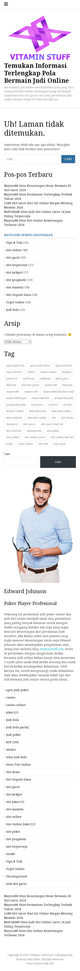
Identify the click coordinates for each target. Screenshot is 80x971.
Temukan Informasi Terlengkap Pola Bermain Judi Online (36, 73)
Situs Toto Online (18, 764)
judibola (45, 378)
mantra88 (51, 385)
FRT (51, 963)
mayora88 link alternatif (58, 391)
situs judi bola (37, 411)
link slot (11, 385)
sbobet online (15, 411)
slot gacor (13, 257)
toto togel (59, 443)
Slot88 (10, 854)
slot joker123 (15, 802)
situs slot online (36, 417)
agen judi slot (63, 365)
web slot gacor (16, 883)
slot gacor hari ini (52, 424)
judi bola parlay (17, 727)
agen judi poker (17, 690)
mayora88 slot (40, 398)
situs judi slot (14, 417)
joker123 (12, 378)
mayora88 (12, 391)
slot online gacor (35, 437)
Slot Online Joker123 (20, 824)
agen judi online (40, 365)
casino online (48, 371)
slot (54, 417)
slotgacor (12, 424)
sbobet (67, 404)
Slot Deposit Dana (18, 294)
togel (9, 443)
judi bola (12, 309)
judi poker (13, 734)
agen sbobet (14, 371)
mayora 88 (31, 391)
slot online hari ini (62, 437)
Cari (7, 453)
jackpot (66, 371)
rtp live (53, 404)
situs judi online (61, 411)
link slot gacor (30, 385)
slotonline (53, 430)
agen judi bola (15, 365)
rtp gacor (37, 404)
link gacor (62, 378)
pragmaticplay (64, 398)
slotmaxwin (34, 430)
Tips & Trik (14, 242)
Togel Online (15, 302)
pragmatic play (16, 404)
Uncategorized (16, 876)
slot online (14, 250)
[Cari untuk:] (40, 159)
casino (31, 371)
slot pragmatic (16, 280)
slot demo (67, 417)
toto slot (43, 443)
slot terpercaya (16, 265)
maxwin (67, 385)
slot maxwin (15, 287)
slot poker (13, 831)
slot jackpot (14, 272)
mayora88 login (16, 398)
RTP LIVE (12, 742)
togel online (25, 443)
